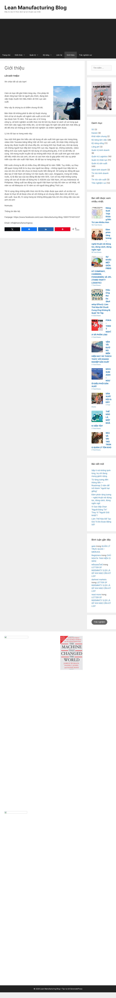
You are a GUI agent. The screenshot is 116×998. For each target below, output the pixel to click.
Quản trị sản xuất (99, 163)
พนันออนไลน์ (97, 564)
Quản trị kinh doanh (100, 150)
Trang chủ (6, 55)
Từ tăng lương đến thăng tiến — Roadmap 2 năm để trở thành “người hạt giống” (101, 485)
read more (96, 594)
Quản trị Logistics (99, 156)
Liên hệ (59, 55)
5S (93, 129)
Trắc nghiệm (99, 622)
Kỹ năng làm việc (99, 140)
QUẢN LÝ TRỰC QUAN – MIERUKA (101, 549)
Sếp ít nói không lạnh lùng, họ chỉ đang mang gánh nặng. (101, 473)
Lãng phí (95, 147)
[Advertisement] (58, 35)
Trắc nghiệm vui (85, 55)
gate (94, 546)
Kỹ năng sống (98, 143)
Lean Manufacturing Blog (36, 7)
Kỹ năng (46, 55)
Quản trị (33, 55)
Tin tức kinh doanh (100, 173)
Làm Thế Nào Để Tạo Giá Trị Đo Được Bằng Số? (101, 522)
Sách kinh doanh (99, 170)
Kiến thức (19, 55)
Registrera (96, 555)
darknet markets (99, 579)
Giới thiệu (71, 55)
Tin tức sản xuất (99, 179)
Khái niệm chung (99, 136)
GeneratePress (76, 989)
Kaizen (95, 133)
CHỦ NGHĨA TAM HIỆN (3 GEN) (101, 558)
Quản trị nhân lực (99, 160)
